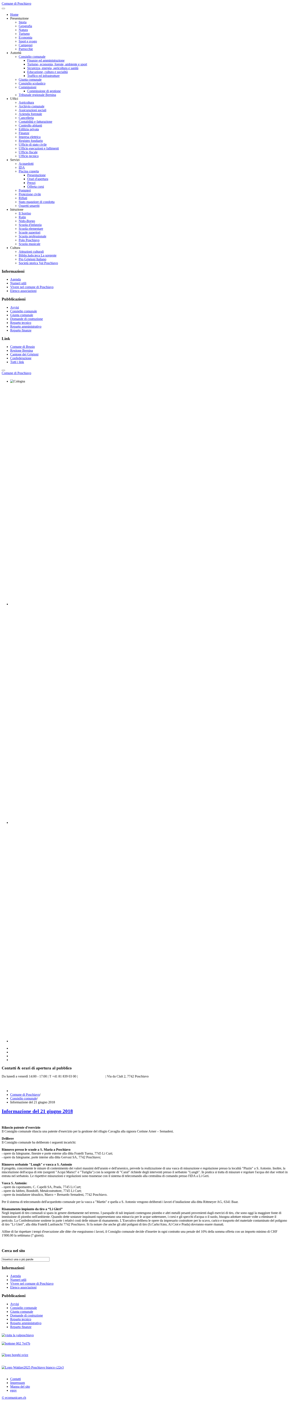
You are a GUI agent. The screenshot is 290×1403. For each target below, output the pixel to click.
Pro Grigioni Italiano (32, 259)
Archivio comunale (31, 106)
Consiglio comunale (32, 56)
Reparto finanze (20, 330)
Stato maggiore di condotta (37, 202)
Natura (23, 30)
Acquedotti (26, 163)
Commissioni (27, 87)
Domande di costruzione (26, 319)
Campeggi (25, 45)
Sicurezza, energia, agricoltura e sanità (52, 68)
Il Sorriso (25, 213)
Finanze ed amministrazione (46, 60)
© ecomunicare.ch (14, 1397)
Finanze (24, 133)
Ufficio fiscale (28, 152)
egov (13, 1390)
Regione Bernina (21, 350)
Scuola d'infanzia (30, 225)
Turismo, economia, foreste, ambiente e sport (57, 64)
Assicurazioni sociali (32, 110)
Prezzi (31, 183)
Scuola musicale (29, 244)
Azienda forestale (30, 114)
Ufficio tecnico (29, 156)
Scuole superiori (29, 232)
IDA (22, 167)
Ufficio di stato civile (33, 144)
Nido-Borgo (27, 221)
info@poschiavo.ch (92, 1076)
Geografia (25, 26)
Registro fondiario (31, 140)
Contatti (15, 1379)
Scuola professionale (32, 236)
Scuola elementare (31, 228)
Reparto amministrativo (25, 326)
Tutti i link (17, 362)
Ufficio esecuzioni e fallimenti (39, 148)
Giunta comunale (30, 79)
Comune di (16, 373)
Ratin (22, 217)
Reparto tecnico (20, 322)
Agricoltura (26, 102)
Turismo (24, 33)
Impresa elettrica (30, 137)
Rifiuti (23, 198)
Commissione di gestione (44, 91)
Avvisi (14, 307)
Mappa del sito (20, 1386)
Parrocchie (26, 49)
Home (14, 14)
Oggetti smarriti (29, 205)
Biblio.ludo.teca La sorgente (37, 255)
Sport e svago (28, 41)
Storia (23, 22)
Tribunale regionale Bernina (37, 95)
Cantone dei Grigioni (24, 354)
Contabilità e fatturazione (35, 121)
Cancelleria (26, 118)
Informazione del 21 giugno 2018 (37, 1111)
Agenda (15, 279)
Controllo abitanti (30, 125)
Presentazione (36, 175)
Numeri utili (18, 283)
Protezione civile (30, 194)
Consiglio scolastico (32, 83)
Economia (25, 37)
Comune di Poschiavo (25, 1094)
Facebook (8, 1083)
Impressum (17, 1383)
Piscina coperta (29, 171)
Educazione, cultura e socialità (47, 72)
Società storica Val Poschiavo (38, 263)
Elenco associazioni (23, 291)
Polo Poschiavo (29, 240)
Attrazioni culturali (31, 251)
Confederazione (20, 358)
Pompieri (25, 190)
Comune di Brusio (22, 346)
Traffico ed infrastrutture (43, 76)
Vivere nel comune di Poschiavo (31, 287)
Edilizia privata (29, 129)
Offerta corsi (35, 186)
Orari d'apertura (37, 179)
